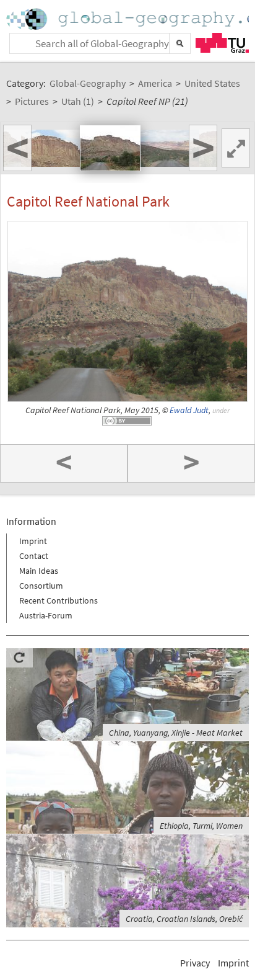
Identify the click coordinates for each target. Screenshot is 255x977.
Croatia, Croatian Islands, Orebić (184, 918)
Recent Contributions (58, 600)
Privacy (195, 963)
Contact (33, 555)
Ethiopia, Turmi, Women (201, 825)
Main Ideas (38, 570)
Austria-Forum (45, 615)
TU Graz (222, 43)
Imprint (33, 540)
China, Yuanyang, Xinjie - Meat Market (176, 732)
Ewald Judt (189, 410)
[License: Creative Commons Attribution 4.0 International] (127, 421)
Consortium (41, 585)
